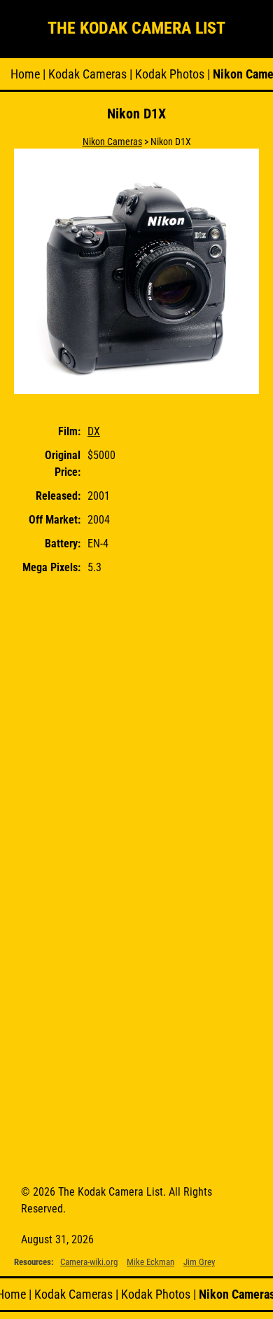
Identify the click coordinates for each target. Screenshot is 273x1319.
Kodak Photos (169, 74)
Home (25, 74)
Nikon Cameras (112, 141)
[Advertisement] (136, 730)
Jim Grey (199, 1262)
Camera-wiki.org (89, 1262)
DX (94, 431)
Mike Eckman (150, 1262)
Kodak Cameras (87, 74)
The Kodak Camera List (136, 28)
